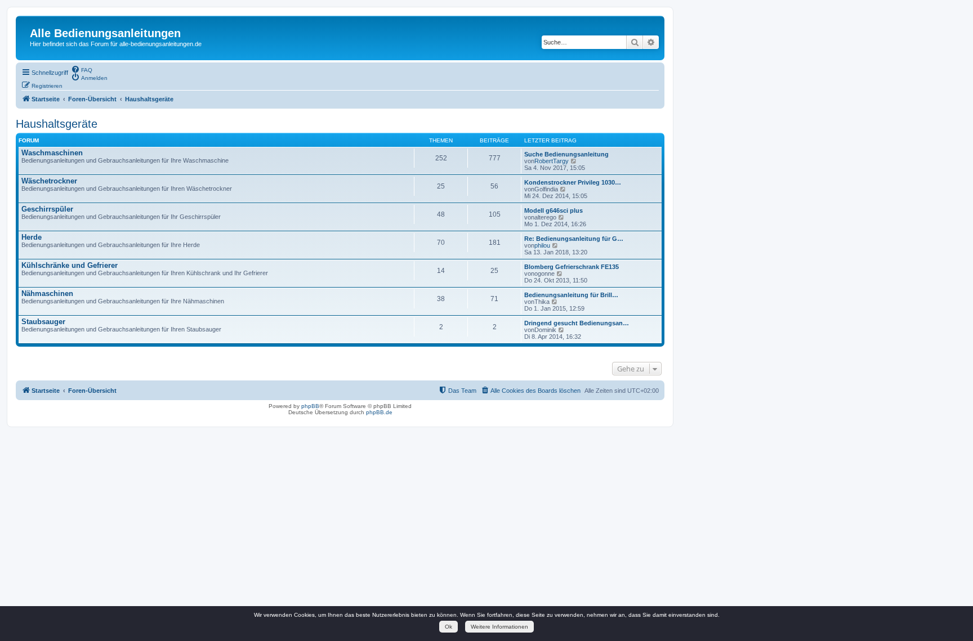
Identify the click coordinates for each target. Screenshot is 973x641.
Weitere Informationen (499, 627)
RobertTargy (551, 161)
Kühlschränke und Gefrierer (69, 265)
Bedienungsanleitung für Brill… (571, 295)
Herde (31, 237)
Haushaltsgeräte (56, 124)
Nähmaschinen (47, 293)
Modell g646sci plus (553, 210)
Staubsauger (43, 321)
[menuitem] (81, 69)
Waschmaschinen (52, 153)
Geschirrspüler (47, 209)
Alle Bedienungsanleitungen (105, 33)
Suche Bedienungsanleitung (566, 154)
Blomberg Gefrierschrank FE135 (571, 266)
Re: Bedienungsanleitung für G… (573, 238)
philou (542, 245)
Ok (448, 627)
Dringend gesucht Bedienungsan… (576, 323)
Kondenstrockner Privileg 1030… (572, 182)
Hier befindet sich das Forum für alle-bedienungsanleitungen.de (116, 44)
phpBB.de (379, 412)
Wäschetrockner (49, 181)
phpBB (310, 406)
